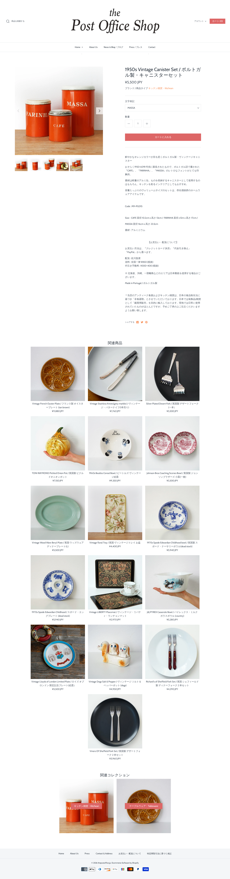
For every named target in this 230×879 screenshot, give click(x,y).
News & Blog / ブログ (113, 47)
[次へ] (99, 110)
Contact (151, 47)
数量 (127, 116)
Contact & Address (104, 853)
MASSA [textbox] (131, 107)
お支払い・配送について (130, 853)
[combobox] (163, 107)
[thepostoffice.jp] (115, 21)
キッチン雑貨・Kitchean (160, 88)
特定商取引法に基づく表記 (159, 853)
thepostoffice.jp (104, 863)
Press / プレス (135, 47)
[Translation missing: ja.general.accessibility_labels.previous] (18, 110)
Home (79, 47)
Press (87, 853)
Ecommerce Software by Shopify (125, 863)
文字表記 (129, 101)
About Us (93, 47)
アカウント (199, 21)
